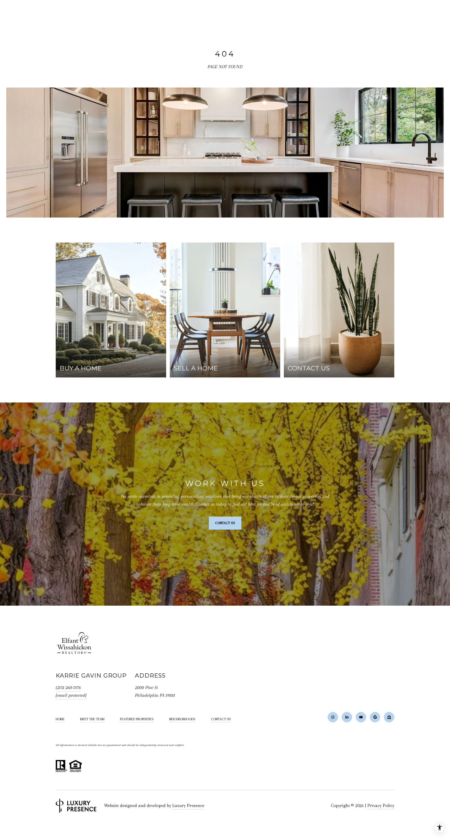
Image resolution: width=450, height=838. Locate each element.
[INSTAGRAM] (333, 717)
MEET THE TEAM (92, 719)
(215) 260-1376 (68, 687)
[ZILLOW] (389, 717)
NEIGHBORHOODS (182, 719)
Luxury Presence (188, 805)
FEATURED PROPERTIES (137, 719)
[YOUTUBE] (361, 717)
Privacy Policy (380, 805)
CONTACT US (221, 719)
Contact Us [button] (225, 523)
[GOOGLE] (375, 717)
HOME (60, 719)
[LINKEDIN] (347, 717)
